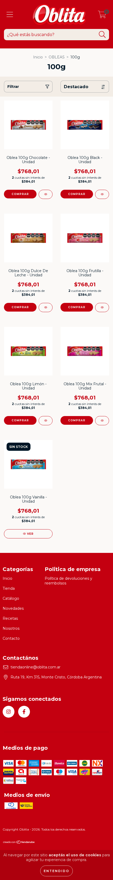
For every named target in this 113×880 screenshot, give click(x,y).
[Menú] (10, 14)
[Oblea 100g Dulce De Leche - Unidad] (46, 307)
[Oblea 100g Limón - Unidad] (46, 420)
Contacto (11, 638)
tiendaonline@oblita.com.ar (35, 667)
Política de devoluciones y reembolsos (68, 581)
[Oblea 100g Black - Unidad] (102, 194)
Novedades (13, 608)
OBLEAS (57, 57)
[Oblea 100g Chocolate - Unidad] (46, 194)
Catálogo (11, 598)
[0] (102, 15)
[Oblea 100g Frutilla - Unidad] (102, 307)
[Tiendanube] (19, 843)
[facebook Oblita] (24, 712)
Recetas (10, 618)
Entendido (56, 871)
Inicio (38, 57)
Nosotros (11, 628)
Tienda (9, 588)
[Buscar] (102, 34)
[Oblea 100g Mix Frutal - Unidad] (102, 420)
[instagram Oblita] (8, 712)
